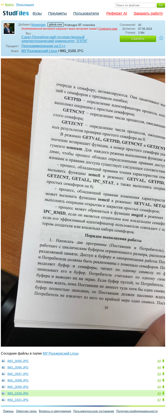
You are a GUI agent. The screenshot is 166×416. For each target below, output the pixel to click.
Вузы (37, 13)
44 (159, 361)
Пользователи (86, 13)
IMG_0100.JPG (18, 393)
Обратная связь (26, 411)
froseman (38, 25)
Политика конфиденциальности (137, 411)
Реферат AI (116, 13)
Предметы (57, 13)
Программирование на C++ (43, 46)
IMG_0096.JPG (18, 367)
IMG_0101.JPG (18, 400)
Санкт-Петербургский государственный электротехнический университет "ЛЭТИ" (54, 39)
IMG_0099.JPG (18, 387)
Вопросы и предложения (55, 411)
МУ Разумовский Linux (39, 51)
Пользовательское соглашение (93, 411)
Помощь (8, 411)
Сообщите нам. (108, 28)
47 (159, 400)
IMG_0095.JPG (18, 361)
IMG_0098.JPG (18, 380)
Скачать (137, 38)
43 (159, 374)
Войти (9, 4)
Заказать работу (148, 13)
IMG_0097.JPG (18, 374)
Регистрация (25, 4)
